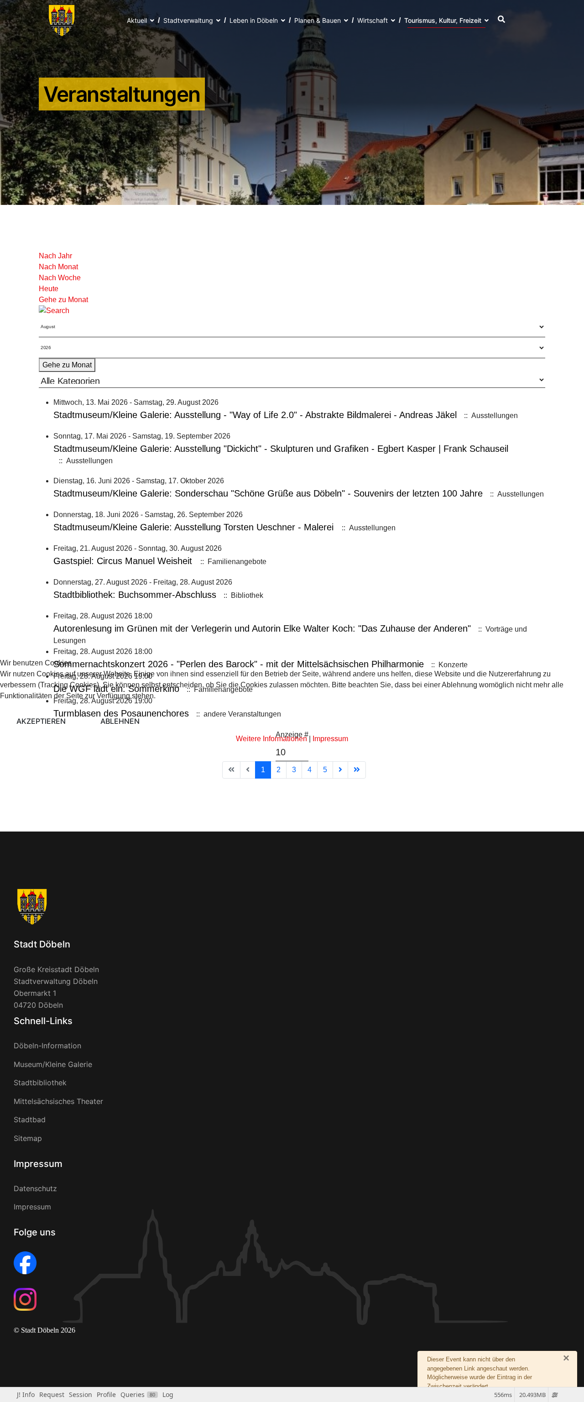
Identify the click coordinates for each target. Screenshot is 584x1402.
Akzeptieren (41, 721)
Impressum (330, 739)
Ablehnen (120, 721)
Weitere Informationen (271, 739)
